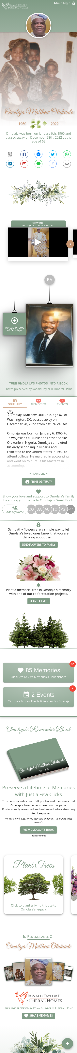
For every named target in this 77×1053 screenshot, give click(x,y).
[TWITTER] (53, 154)
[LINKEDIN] (10, 164)
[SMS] (38, 164)
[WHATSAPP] (67, 154)
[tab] (15, 402)
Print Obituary (41, 481)
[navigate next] (70, 244)
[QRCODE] (10, 154)
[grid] (38, 334)
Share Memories (41, 1015)
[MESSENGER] (38, 154)
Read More (38, 473)
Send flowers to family (38, 544)
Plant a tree (38, 601)
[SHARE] (53, 164)
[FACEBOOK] (24, 154)
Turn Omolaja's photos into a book (38, 383)
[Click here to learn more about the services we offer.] (38, 998)
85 (72, 664)
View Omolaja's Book (38, 829)
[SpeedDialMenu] (67, 1043)
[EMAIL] (24, 164)
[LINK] (67, 164)
